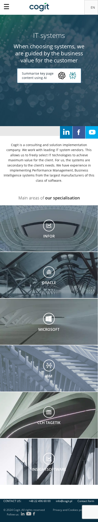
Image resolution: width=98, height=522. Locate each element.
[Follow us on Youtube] (91, 132)
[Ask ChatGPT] (61, 75)
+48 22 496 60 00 (40, 501)
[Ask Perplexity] (72, 75)
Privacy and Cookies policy (69, 510)
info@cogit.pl (64, 501)
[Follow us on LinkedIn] (66, 132)
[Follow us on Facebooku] (79, 132)
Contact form (85, 501)
